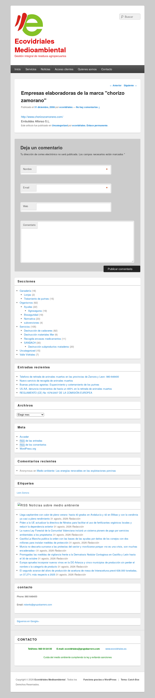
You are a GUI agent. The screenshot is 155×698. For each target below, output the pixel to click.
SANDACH (30, 342)
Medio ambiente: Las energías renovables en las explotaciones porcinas (76, 470)
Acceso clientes (64, 69)
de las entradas (31, 440)
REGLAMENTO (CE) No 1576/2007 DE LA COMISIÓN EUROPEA (56, 392)
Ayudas (28, 307)
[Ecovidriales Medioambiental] (77, 24)
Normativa (29, 318)
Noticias (45, 69)
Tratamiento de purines (36, 298)
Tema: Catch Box (130, 679)
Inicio (18, 69)
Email (26, 187)
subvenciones (31, 322)
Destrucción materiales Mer (39, 334)
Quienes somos (87, 69)
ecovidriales (66, 107)
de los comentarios (33, 444)
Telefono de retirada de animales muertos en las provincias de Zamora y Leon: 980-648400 (69, 376)
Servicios (31, 69)
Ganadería (25, 290)
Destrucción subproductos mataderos (48, 346)
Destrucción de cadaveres (38, 330)
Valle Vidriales (27, 354)
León (19, 492)
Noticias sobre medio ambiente (54, 505)
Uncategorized (60, 125)
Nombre (27, 169)
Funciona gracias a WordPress (99, 679)
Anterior (116, 85)
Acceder (24, 436)
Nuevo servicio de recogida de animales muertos (46, 380)
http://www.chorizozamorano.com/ (42, 117)
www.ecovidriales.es (115, 648)
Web (25, 206)
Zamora (25, 492)
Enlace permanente (97, 125)
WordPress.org (28, 448)
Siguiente (130, 85)
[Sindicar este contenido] (23, 505)
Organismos (26, 302)
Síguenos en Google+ (28, 621)
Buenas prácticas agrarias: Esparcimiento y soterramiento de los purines (59, 384)
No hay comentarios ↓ (88, 107)
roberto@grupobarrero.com (38, 604)
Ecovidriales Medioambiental (40, 45)
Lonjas (27, 294)
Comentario (29, 225)
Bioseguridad (31, 314)
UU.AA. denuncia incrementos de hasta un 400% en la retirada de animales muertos (66, 388)
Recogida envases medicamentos (42, 338)
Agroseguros (35, 310)
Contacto (106, 69)
